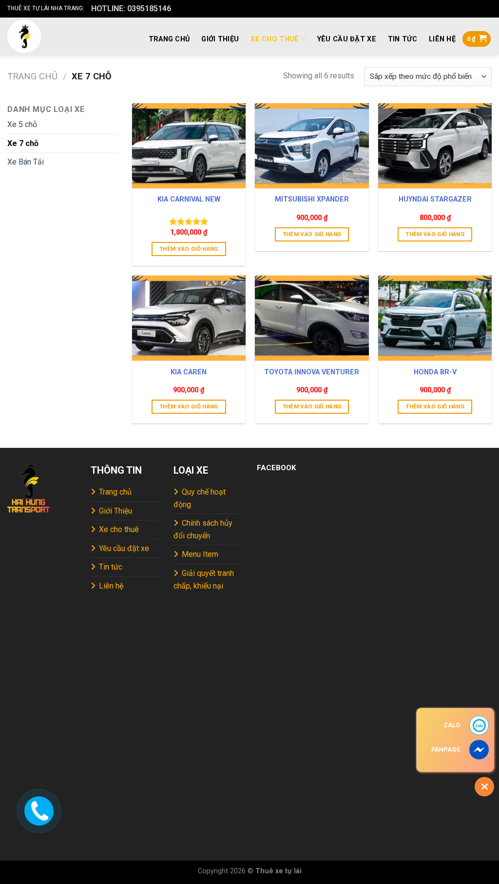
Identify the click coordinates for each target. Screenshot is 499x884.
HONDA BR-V (435, 372)
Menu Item (200, 554)
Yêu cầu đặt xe (346, 39)
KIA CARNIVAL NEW (188, 199)
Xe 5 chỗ (22, 124)
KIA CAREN (189, 372)
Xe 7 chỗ (22, 143)
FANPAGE (445, 749)
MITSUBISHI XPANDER (312, 199)
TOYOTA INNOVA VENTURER (311, 372)
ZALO (451, 725)
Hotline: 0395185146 (131, 8)
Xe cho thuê (274, 39)
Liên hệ (442, 39)
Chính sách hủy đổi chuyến (202, 529)
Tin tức (402, 39)
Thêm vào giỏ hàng (188, 248)
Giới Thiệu (220, 39)
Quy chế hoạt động (199, 498)
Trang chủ (169, 39)
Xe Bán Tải (25, 161)
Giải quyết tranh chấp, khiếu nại (203, 579)
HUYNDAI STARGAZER (435, 199)
